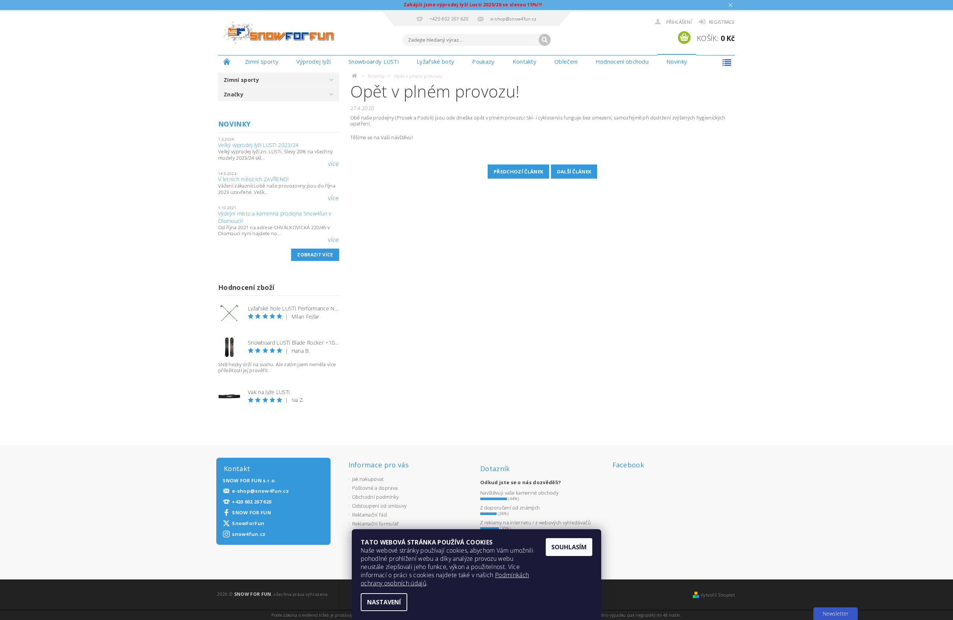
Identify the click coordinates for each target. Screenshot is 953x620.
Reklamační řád (369, 514)
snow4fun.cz (249, 534)
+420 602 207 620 (251, 502)
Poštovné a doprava (375, 488)
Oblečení (566, 61)
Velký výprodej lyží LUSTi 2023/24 (258, 144)
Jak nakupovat (368, 479)
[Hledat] (545, 40)
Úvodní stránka (227, 61)
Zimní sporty (261, 61)
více (333, 164)
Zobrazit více (315, 255)
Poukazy (483, 61)
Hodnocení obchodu (622, 61)
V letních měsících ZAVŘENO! (253, 179)
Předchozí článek (518, 171)
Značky (233, 94)
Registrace (722, 22)
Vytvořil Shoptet (718, 595)
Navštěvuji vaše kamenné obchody (519, 492)
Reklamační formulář (375, 523)
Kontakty (525, 61)
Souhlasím (569, 547)
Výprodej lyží (313, 61)
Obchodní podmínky (375, 496)
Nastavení (384, 602)
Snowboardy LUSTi (373, 61)
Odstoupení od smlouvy (379, 505)
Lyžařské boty (435, 61)
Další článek (574, 171)
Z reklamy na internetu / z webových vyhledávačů (535, 522)
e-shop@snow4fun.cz (260, 491)
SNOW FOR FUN (251, 512)
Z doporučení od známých (510, 507)
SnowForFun (248, 523)
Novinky (676, 61)
